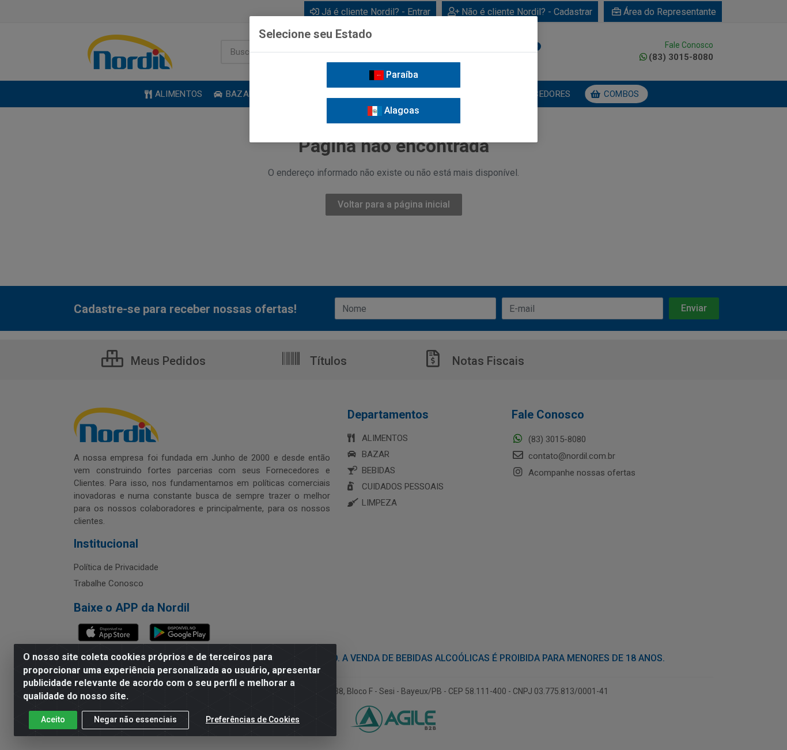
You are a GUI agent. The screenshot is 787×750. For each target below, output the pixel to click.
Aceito (53, 719)
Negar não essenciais (135, 719)
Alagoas (400, 110)
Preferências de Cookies (253, 719)
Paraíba (401, 74)
